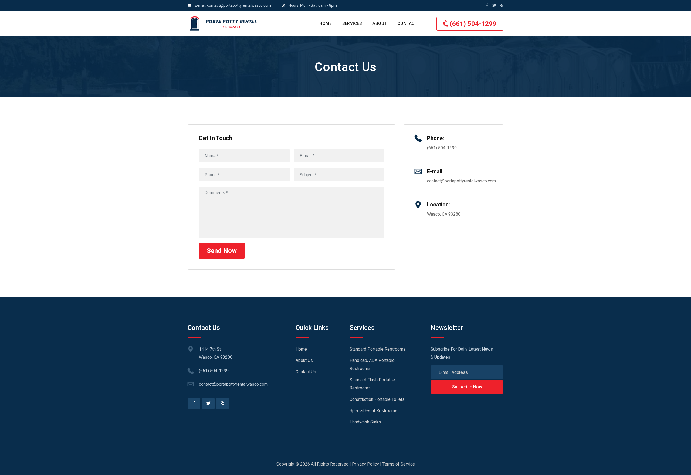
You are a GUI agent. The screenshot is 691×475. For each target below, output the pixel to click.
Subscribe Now (467, 386)
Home (301, 349)
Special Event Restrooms (373, 410)
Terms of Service (398, 464)
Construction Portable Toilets (377, 399)
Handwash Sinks (365, 422)
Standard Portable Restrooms (378, 349)
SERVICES (352, 23)
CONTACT (407, 23)
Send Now (222, 251)
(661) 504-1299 (472, 24)
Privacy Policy (365, 464)
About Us (304, 360)
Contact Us (306, 371)
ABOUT (379, 23)
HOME (325, 23)
